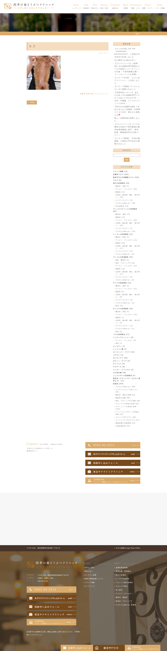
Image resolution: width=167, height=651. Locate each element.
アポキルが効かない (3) (125, 303)
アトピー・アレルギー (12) (126, 289)
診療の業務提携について (94, 579)
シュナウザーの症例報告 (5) (124, 375)
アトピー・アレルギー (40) (126, 220)
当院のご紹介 (90, 567)
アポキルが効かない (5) (125, 280)
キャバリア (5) (119, 364)
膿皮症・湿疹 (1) (122, 186)
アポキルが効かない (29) (125, 203)
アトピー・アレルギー (124, 593)
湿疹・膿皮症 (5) (122, 260)
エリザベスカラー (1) (124, 326)
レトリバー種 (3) (120, 349)
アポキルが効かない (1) (125, 328)
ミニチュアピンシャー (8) (123, 337)
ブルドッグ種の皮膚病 (124, 582)
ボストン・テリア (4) (121, 361)
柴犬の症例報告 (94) (121, 183)
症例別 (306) (118, 384)
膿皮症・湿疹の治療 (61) (125, 395)
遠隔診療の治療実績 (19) (125, 423)
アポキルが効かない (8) (125, 254)
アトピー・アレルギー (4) (126, 340)
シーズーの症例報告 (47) (123, 234)
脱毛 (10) (119, 306)
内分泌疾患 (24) (122, 206)
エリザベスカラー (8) (124, 200)
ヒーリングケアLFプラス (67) (127, 420)
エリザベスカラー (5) (124, 277)
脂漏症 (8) (120, 291)
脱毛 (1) (119, 343)
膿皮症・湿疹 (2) (122, 237)
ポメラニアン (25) (120, 358)
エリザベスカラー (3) (124, 251)
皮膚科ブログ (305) (121, 174)
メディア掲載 (90, 582)
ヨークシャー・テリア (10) (124, 352)
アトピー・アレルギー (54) (126, 189)
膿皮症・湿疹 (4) (122, 286)
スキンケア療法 (122, 586)
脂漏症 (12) (120, 192)
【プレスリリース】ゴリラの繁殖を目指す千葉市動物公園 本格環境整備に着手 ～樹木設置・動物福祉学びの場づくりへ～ (127, 129)
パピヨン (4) (118, 355)
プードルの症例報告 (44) (123, 257)
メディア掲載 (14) (120, 171)
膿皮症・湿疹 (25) (123, 214)
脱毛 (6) (119, 331)
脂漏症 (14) (120, 217)
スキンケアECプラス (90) (126, 417)
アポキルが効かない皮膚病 (126, 605)
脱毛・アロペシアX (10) (125, 263)
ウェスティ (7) (119, 346)
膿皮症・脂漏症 (122, 597)
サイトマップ (90, 586)
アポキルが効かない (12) (125, 231)
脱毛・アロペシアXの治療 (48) (128, 401)
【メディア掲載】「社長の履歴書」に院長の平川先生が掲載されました (127, 141)
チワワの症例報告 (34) (122, 283)
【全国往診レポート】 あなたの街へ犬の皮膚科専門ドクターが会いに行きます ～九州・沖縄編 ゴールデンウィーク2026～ (127, 97)
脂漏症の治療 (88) (123, 398)
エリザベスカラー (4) (124, 300)
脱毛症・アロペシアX (124, 601)
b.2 (33, 46)
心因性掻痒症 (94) (123, 426)
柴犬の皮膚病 (121, 575)
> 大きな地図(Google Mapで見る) (127, 548)
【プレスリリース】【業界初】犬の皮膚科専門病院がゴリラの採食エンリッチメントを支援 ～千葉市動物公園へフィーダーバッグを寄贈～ (127, 68)
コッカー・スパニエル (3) (123, 369)
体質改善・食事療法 (123, 571)
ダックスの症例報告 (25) (123, 308)
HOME (137, 33)
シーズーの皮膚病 (122, 579)
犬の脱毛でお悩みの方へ (125, 60)
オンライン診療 (90, 575)
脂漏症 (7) (120, 317)
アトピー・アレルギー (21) (126, 240)
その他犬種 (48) (119, 372)
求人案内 (119, 590)
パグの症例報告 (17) (121, 334)
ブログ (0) (117, 180)
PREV (32, 102)
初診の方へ (89, 571)
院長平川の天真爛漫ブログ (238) (126, 177)
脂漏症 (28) (120, 243)
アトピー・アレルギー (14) (126, 314)
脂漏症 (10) (120, 269)
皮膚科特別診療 (122, 567)
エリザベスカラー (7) (124, 228)
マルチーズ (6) (119, 367)
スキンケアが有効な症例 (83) (127, 404)
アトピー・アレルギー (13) (126, 266)
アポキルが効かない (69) (125, 387)
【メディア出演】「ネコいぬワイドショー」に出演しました (127, 80)
